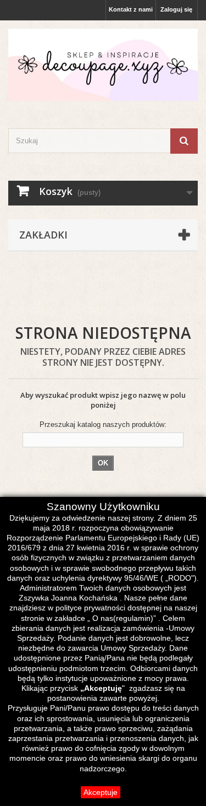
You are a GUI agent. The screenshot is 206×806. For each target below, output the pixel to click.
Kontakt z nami (131, 9)
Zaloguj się (176, 9)
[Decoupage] (103, 65)
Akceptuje (100, 792)
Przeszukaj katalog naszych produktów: (103, 424)
